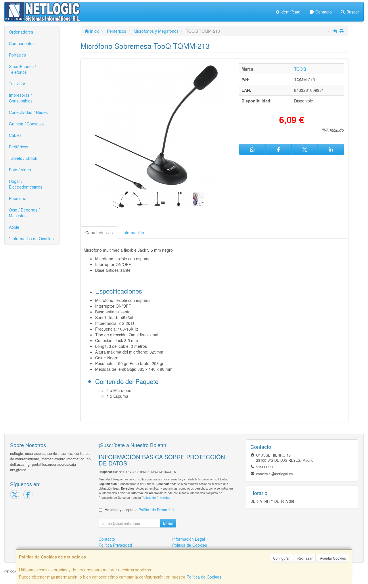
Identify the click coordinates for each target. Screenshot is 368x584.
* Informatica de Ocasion (31, 238)
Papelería (17, 198)
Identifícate (289, 12)
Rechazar (305, 558)
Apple (14, 227)
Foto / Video (20, 169)
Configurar (281, 558)
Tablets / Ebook (23, 158)
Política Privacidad (115, 545)
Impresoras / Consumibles (20, 98)
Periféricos (18, 147)
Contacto (323, 12)
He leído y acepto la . (140, 509)
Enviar (168, 523)
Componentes (21, 43)
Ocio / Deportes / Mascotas (24, 212)
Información (133, 232)
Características (99, 232)
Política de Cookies (204, 577)
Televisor (17, 83)
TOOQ (300, 69)
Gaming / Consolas (26, 124)
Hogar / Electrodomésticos (25, 184)
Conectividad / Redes (28, 112)
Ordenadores (21, 32)
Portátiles (17, 55)
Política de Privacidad (156, 497)
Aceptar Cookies (333, 558)
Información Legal (188, 539)
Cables (15, 135)
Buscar (352, 12)
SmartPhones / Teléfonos (22, 69)
